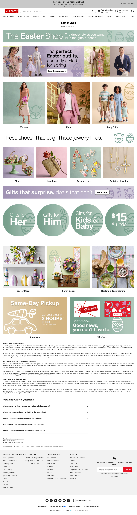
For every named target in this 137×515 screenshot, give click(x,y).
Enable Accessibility (128, 3)
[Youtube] (64, 500)
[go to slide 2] (66, 6)
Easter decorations (41, 371)
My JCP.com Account (10, 460)
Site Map (73, 478)
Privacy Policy (42, 506)
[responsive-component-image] (24, 103)
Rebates (5, 484)
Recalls (5, 478)
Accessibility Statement (91, 506)
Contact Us (6, 466)
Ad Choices (66, 510)
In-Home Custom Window (56, 478)
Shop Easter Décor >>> (9, 441)
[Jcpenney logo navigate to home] (12, 11)
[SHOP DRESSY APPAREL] (68, 61)
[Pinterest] (60, 500)
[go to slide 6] (73, 6)
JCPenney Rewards (9, 463)
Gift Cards (6, 481)
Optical (50, 472)
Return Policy (7, 469)
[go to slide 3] (67, 6)
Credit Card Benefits (32, 463)
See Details (114, 476)
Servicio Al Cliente (9, 487)
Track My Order (8, 458)
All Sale (22, 447)
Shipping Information (10, 472)
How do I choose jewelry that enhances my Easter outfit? (24, 430)
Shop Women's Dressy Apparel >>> (13, 439)
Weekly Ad (51, 463)
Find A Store (51, 458)
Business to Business (77, 458)
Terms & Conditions (55, 510)
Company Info (75, 463)
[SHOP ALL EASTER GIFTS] (68, 192)
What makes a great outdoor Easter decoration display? (23, 424)
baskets (76, 389)
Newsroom (74, 466)
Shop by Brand (75, 475)
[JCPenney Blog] (69, 500)
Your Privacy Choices (56, 506)
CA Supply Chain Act (74, 506)
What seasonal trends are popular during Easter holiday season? (26, 406)
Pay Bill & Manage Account (34, 458)
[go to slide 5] (71, 6)
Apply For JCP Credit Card (34, 460)
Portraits (50, 469)
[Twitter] (47, 500)
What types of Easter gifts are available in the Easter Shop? (24, 412)
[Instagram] (51, 500)
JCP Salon (50, 466)
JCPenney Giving (75, 472)
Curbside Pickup (53, 460)
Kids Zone (50, 475)
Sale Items (16, 447)
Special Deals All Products (32, 447)
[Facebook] (56, 500)
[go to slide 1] (64, 6)
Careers (72, 460)
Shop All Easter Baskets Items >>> (13, 442)
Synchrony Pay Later (10, 475)
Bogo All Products (58, 447)
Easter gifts (69, 347)
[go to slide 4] (69, 6)
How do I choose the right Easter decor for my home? (22, 418)
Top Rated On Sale (46, 447)
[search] (94, 11)
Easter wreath (107, 364)
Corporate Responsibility (79, 469)
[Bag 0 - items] (132, 11)
